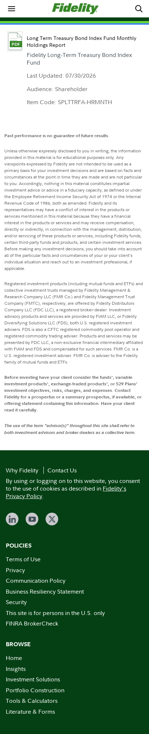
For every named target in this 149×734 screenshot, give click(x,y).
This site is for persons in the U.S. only (55, 613)
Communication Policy (35, 581)
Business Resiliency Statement (45, 591)
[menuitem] (11, 8)
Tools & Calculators (32, 701)
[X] (52, 519)
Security (16, 602)
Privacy (15, 570)
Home (14, 658)
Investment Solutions (33, 679)
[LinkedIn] (12, 519)
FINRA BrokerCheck (32, 623)
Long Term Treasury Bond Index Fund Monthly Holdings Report (81, 41)
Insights (16, 669)
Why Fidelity (22, 470)
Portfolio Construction (35, 690)
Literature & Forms (30, 711)
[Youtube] (32, 519)
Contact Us (62, 470)
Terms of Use (23, 559)
